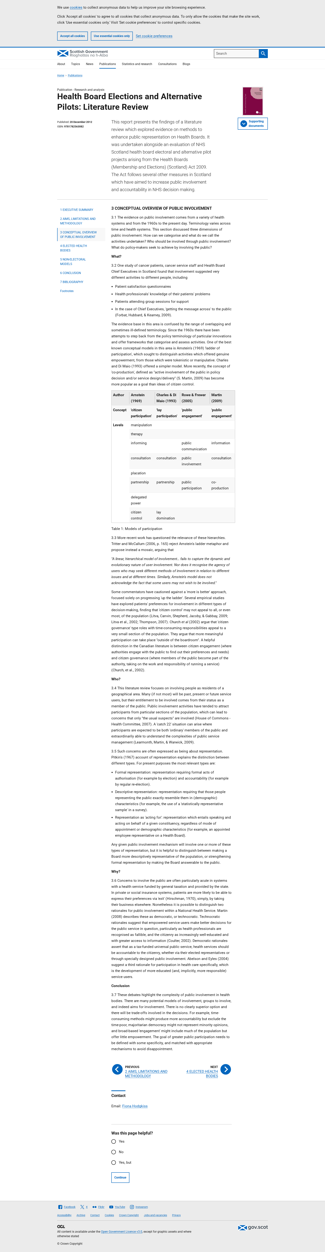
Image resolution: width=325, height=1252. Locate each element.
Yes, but (125, 1162)
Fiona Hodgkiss (135, 1106)
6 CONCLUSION (70, 273)
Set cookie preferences (154, 36)
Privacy (176, 1215)
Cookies (109, 1215)
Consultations (167, 64)
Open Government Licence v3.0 (121, 1231)
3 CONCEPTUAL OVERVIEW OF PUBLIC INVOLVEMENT (78, 235)
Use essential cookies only (112, 36)
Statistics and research (137, 64)
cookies (76, 7)
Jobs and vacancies (155, 1215)
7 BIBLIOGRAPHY (71, 282)
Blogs (186, 64)
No (121, 1152)
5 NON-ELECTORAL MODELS (73, 262)
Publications (107, 64)
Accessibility (64, 1215)
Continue (120, 1177)
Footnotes (67, 291)
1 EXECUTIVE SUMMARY (76, 210)
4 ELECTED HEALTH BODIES (73, 248)
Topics (75, 64)
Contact (95, 1215)
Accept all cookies (72, 36)
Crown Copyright (129, 1215)
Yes (122, 1141)
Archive (81, 1215)
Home (60, 75)
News (89, 64)
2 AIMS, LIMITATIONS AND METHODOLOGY (78, 221)
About (61, 64)
